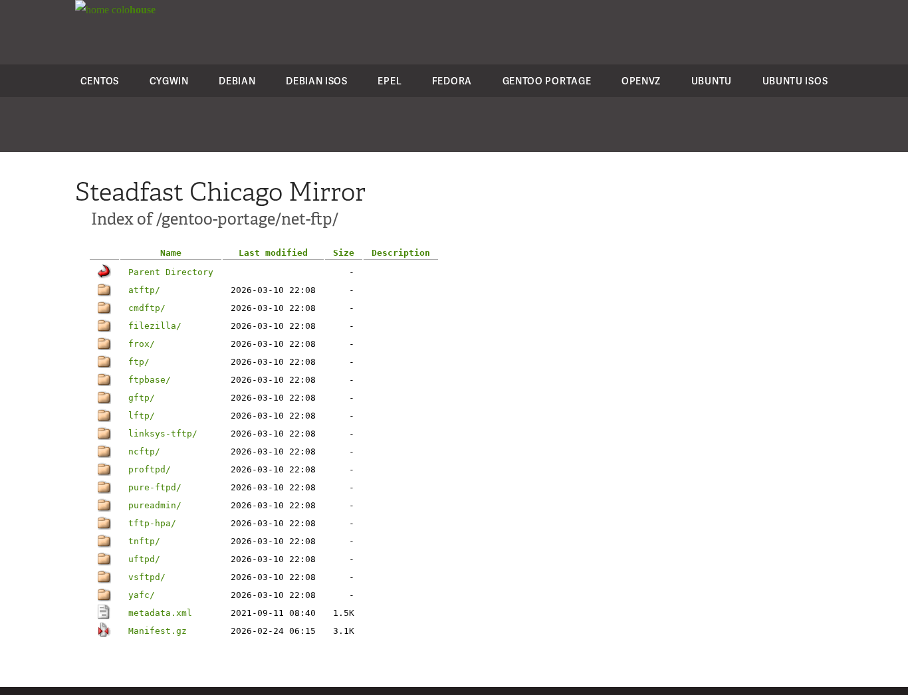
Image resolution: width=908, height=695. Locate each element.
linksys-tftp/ (162, 434)
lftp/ (141, 416)
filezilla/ (154, 326)
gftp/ (141, 398)
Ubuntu (711, 80)
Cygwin (169, 80)
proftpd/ (149, 469)
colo (132, 9)
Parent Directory (170, 272)
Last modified (273, 253)
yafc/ (141, 595)
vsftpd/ (147, 577)
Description (401, 253)
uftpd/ (144, 559)
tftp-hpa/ (152, 523)
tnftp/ (144, 541)
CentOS (99, 80)
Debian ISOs (317, 80)
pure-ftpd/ (154, 487)
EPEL (389, 80)
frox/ (141, 344)
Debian (237, 80)
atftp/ (144, 290)
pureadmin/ (154, 505)
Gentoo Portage (547, 80)
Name (170, 253)
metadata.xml (160, 613)
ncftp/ (144, 451)
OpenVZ (641, 80)
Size (343, 253)
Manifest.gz (157, 631)
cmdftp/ (147, 308)
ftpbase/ (149, 380)
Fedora (452, 80)
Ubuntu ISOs (795, 80)
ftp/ (139, 362)
